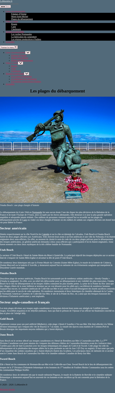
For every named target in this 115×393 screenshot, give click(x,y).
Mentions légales (7, 389)
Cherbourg (16, 29)
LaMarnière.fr (6, 1)
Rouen (14, 24)
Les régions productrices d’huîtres (26, 39)
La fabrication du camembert (24, 37)
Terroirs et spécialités (15, 32)
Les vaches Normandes (21, 34)
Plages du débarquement (22, 19)
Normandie (37, 212)
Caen (13, 26)
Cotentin (45, 234)
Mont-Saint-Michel (19, 16)
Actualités (10, 42)
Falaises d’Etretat (18, 14)
